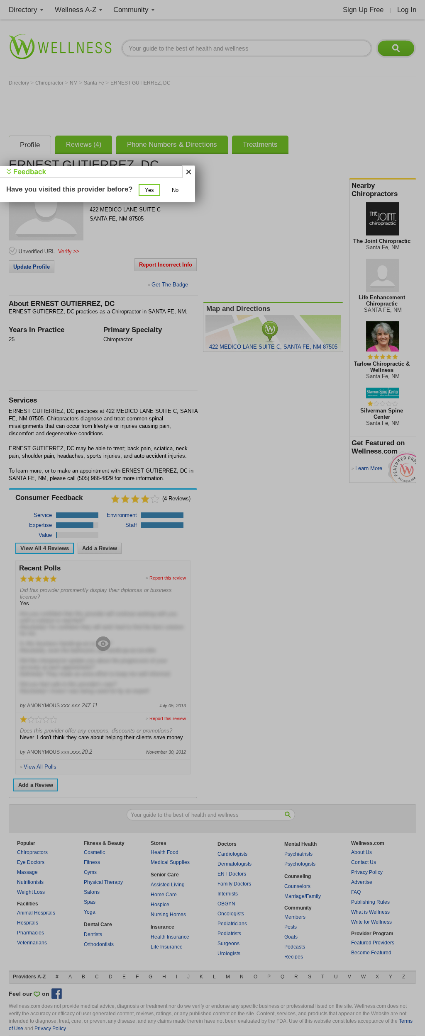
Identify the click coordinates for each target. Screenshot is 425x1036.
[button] (149, 190)
